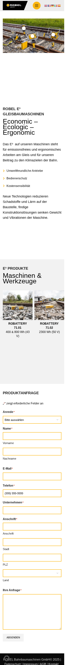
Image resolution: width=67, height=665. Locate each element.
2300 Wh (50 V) (49, 328)
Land (6, 580)
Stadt (6, 549)
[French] (49, 5)
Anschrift (8, 533)
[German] (52, 5)
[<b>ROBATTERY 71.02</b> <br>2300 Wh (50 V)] (49, 305)
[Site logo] (16, 5)
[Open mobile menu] (36, 5)
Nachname (9, 458)
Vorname (8, 443)
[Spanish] (59, 5)
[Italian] (56, 5)
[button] (6, 658)
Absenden (13, 637)
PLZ (5, 564)
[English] (46, 5)
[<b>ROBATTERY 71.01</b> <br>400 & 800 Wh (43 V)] (18, 305)
